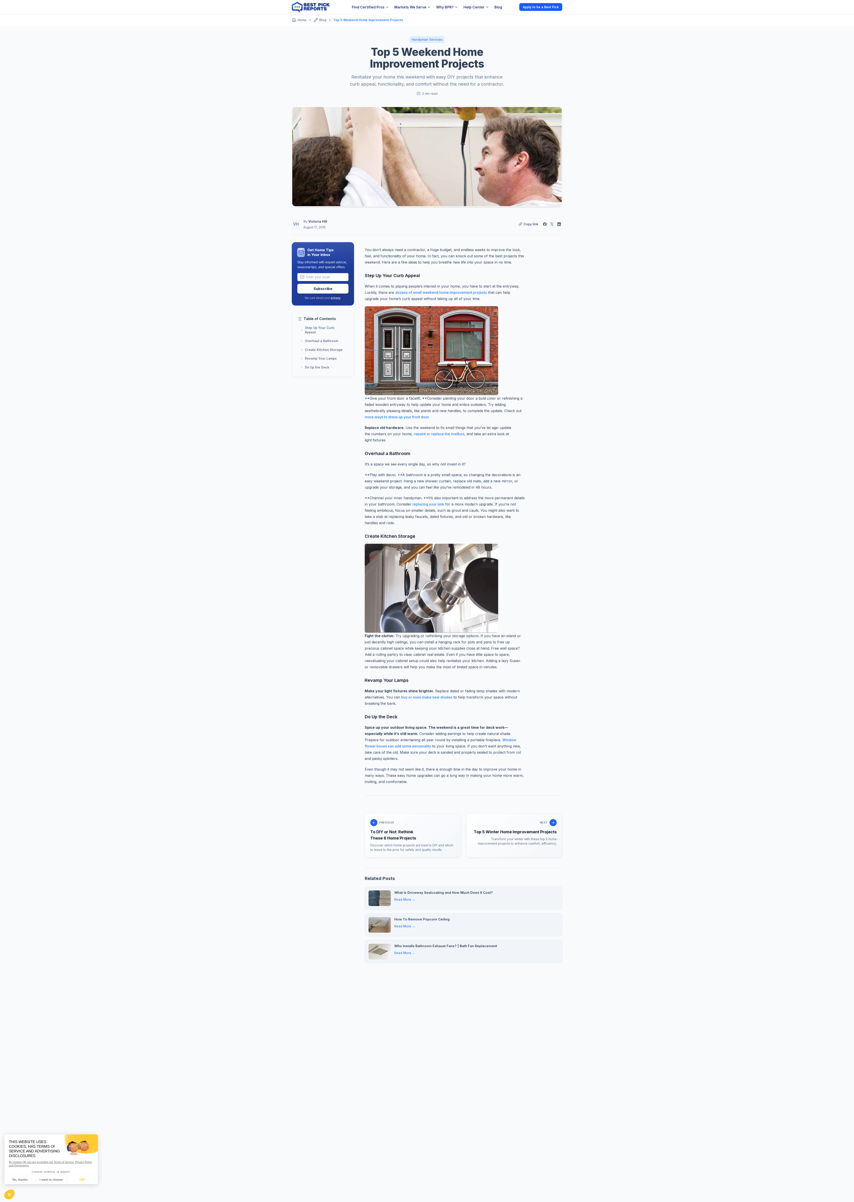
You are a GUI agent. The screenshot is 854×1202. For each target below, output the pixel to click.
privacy (335, 298)
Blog (498, 7)
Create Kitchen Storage (323, 350)
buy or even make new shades (426, 697)
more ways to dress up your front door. (397, 417)
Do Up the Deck (317, 367)
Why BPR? (445, 7)
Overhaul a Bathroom (321, 341)
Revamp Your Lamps (321, 358)
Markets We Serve (410, 7)
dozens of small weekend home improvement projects (441, 292)
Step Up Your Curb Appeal (319, 330)
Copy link (531, 224)
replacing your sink (427, 504)
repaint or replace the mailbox (439, 434)
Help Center (474, 7)
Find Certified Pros (368, 7)
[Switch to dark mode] (512, 6)
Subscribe (323, 288)
